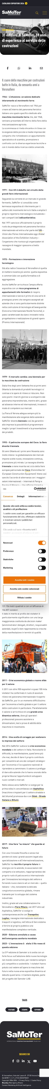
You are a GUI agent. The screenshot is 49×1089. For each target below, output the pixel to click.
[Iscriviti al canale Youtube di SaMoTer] (35, 1061)
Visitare (11, 1009)
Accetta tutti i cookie (24, 580)
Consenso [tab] (8, 496)
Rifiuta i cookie (24, 597)
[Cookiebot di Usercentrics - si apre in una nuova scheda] (34, 489)
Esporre (37, 1009)
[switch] (42, 551)
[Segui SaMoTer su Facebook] (13, 1061)
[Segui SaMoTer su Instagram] (18, 1061)
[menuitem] (14, 3)
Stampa (24, 1009)
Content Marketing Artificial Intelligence (16, 1085)
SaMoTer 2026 (8, 29)
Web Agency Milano (16, 1082)
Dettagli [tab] (20, 496)
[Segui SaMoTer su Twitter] (29, 1062)
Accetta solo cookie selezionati (24, 589)
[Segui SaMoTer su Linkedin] (23, 1061)
